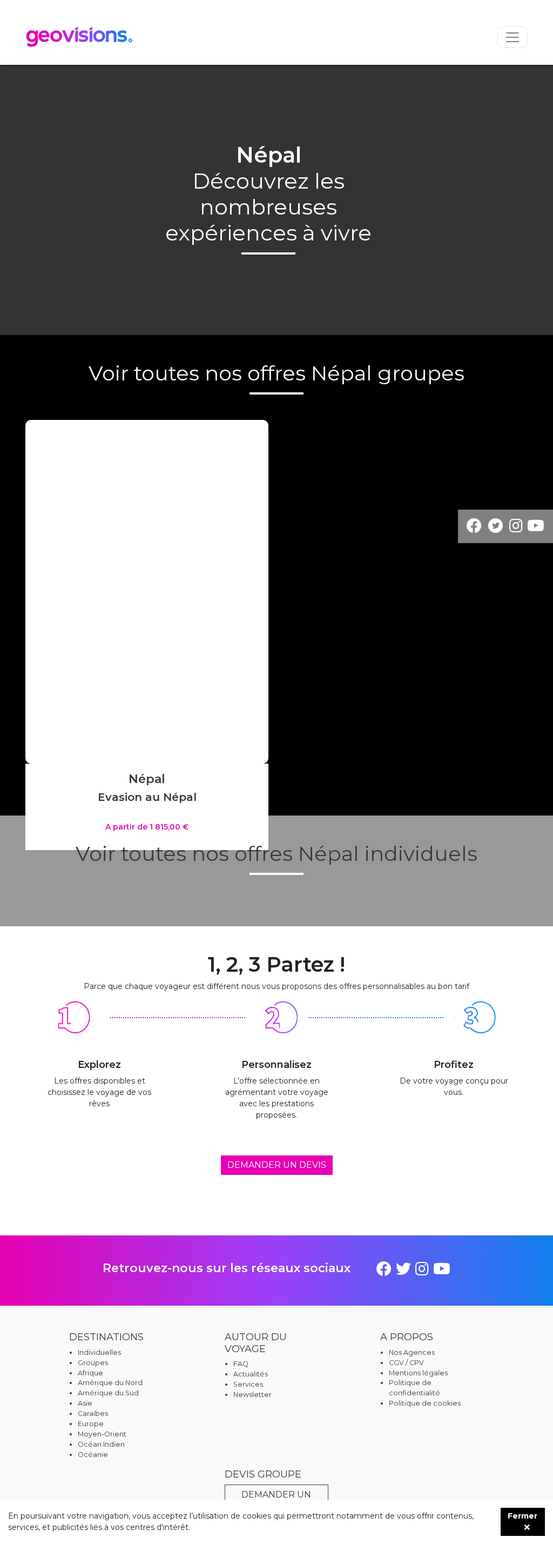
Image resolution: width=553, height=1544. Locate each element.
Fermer (522, 1516)
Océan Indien (101, 1444)
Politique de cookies (425, 1403)
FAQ (240, 1364)
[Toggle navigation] (512, 37)
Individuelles (99, 1352)
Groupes (93, 1363)
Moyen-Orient (102, 1434)
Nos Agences (412, 1352)
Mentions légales (418, 1373)
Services (248, 1384)
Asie (85, 1403)
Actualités (250, 1374)
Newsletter (252, 1395)
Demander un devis (276, 1165)
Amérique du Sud (108, 1393)
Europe (91, 1424)
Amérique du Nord (110, 1383)
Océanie (93, 1455)
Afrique (90, 1373)
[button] (257, 592)
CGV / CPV (406, 1363)
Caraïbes (93, 1413)
